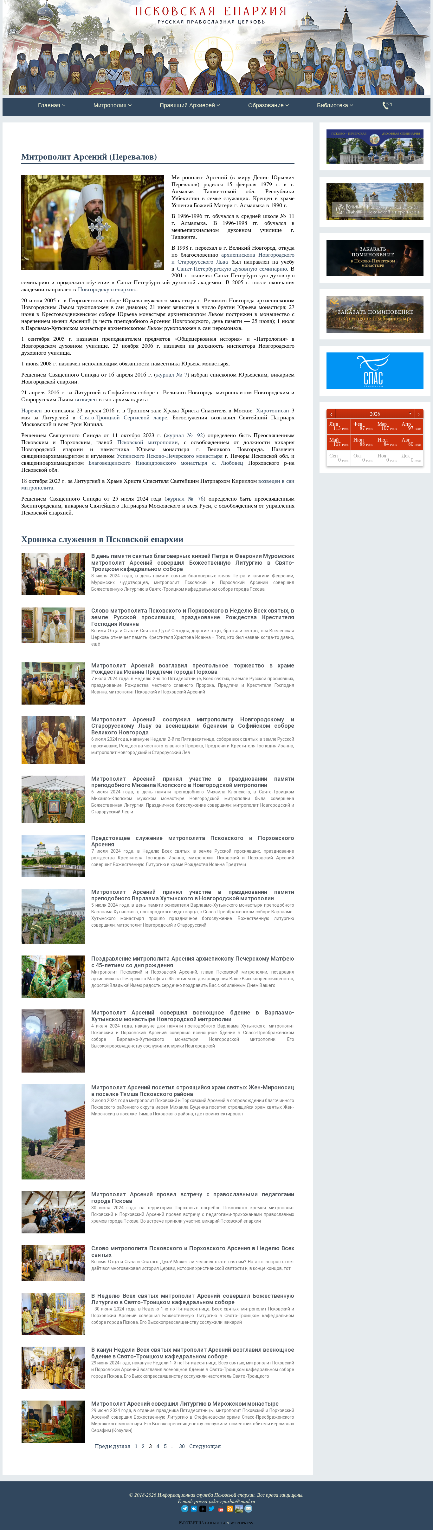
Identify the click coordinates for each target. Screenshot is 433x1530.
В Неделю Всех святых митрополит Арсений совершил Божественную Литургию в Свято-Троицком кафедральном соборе (192, 1299)
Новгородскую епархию (107, 289)
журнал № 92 (184, 435)
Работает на (192, 1522)
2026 (375, 413)
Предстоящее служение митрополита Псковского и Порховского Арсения (192, 841)
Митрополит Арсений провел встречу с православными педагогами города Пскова (192, 1197)
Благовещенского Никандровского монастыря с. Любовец (165, 462)
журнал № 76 (185, 498)
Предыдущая (113, 1446)
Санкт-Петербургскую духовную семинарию (232, 268)
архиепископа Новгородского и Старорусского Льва (232, 258)
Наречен (31, 410)
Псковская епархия (92, 5)
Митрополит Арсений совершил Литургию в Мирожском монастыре (185, 1403)
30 (182, 1446)
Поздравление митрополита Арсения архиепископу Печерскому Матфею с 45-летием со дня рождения (192, 962)
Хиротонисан (272, 410)
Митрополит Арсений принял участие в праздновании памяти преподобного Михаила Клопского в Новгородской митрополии (192, 782)
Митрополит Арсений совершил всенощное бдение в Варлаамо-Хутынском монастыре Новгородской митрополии (192, 1015)
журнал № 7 (171, 374)
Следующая (205, 1446)
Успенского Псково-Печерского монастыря (169, 455)
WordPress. (242, 1522)
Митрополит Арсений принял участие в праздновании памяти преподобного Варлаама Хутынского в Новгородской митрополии (192, 895)
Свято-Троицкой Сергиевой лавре (123, 417)
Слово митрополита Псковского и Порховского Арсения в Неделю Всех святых (192, 1251)
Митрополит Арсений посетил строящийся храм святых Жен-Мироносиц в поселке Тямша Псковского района (192, 1090)
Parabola (215, 1522)
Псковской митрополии (147, 442)
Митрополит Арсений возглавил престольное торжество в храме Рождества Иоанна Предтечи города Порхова (192, 668)
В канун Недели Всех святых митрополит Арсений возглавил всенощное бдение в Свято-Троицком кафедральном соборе (192, 1353)
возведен (86, 399)
